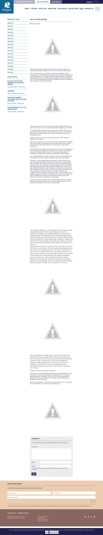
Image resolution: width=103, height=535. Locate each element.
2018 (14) (10, 47)
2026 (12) (10, 23)
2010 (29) (10, 72)
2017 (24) (10, 51)
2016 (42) (10, 54)
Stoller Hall (56, 1)
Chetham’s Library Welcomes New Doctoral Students (16, 99)
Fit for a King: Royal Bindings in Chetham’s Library (15, 82)
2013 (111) (10, 63)
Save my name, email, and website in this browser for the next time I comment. (50, 468)
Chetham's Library (7, 7)
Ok (47, 532)
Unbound (10, 91)
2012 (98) (10, 66)
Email (33, 466)
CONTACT (89, 2)
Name (33, 462)
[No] (101, 531)
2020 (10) (10, 41)
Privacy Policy (88, 506)
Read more (22, 87)
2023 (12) (10, 32)
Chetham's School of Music (24, 1)
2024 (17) (10, 29)
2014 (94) (10, 60)
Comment (34, 446)
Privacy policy (23, 513)
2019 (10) (10, 44)
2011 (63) (10, 69)
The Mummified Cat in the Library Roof (16, 108)
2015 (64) (10, 57)
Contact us (11, 513)
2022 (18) (10, 35)
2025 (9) (10, 26)
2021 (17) (10, 38)
